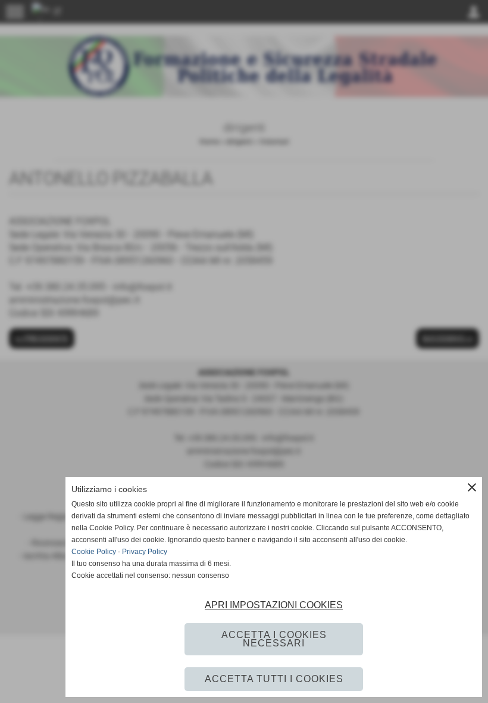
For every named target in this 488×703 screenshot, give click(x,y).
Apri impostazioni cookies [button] (274, 605)
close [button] (472, 487)
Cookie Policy (93, 552)
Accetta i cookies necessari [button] (274, 639)
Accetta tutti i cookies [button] (274, 679)
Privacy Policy (144, 552)
